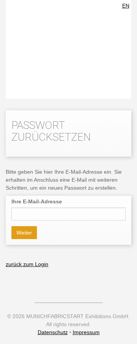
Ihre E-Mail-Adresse (36, 201)
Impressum (86, 332)
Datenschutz (53, 332)
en (125, 6)
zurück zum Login (27, 264)
